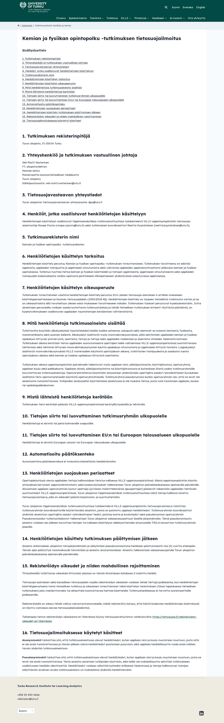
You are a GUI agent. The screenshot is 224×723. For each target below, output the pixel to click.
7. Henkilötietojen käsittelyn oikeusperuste (49, 83)
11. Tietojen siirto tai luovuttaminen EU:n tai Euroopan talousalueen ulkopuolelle (73, 99)
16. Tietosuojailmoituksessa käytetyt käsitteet (51, 120)
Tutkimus (112, 18)
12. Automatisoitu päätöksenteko (43, 104)
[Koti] (18, 25)
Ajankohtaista (78, 18)
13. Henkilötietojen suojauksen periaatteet (49, 108)
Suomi (176, 7)
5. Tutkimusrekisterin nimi (38, 75)
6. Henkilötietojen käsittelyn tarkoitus (46, 79)
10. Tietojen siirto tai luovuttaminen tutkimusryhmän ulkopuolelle (63, 95)
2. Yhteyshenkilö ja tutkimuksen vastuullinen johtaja (55, 62)
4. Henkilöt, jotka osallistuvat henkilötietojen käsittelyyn (58, 70)
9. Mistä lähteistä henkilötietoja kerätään (48, 91)
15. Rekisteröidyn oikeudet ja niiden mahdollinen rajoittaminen (61, 116)
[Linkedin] (201, 713)
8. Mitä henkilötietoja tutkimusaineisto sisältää (52, 87)
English (200, 7)
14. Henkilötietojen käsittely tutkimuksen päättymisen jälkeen (61, 112)
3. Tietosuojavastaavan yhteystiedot (45, 66)
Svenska (188, 7)
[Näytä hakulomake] (166, 7)
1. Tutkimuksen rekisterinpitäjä (41, 58)
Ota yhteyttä (196, 18)
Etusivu (61, 18)
